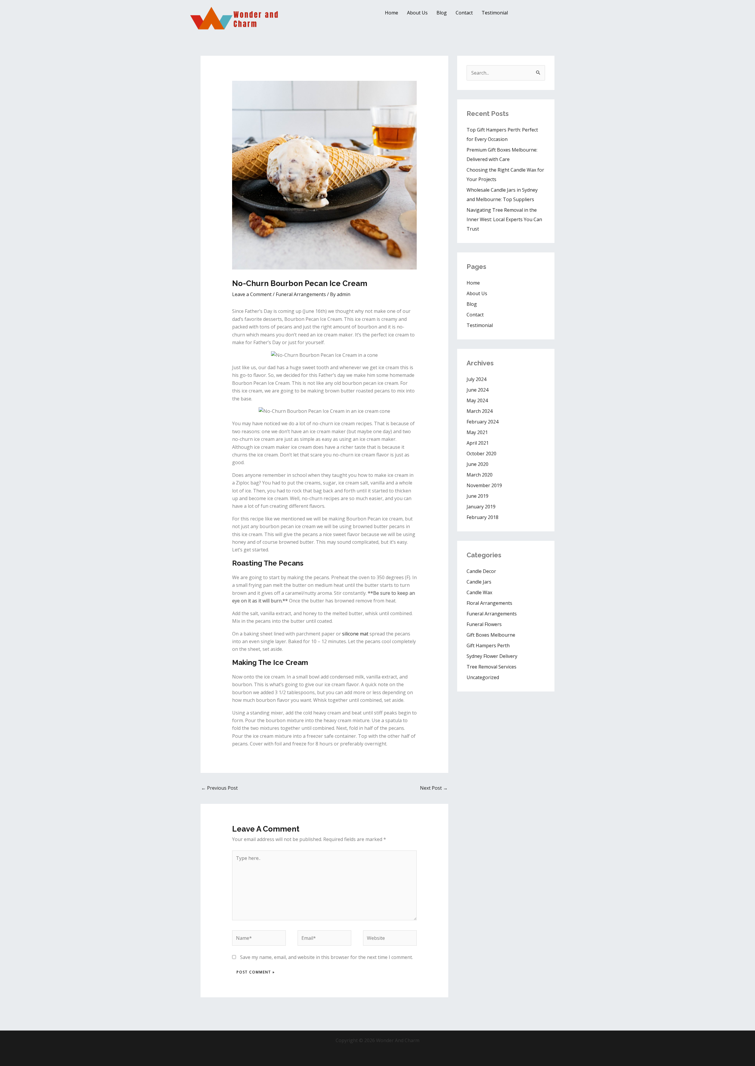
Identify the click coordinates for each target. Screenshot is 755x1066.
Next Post (434, 788)
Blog (441, 12)
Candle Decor (481, 571)
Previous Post (219, 788)
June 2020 (477, 464)
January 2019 (481, 506)
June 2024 (477, 390)
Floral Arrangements (489, 603)
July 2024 (476, 379)
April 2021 (478, 443)
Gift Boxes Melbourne (491, 635)
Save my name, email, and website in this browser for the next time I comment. (326, 957)
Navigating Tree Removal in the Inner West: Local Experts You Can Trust (504, 219)
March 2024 (480, 411)
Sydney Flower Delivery (492, 656)
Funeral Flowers (484, 624)
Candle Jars (479, 582)
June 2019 (477, 496)
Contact (464, 12)
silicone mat (354, 633)
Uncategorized (483, 677)
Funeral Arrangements (301, 294)
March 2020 (480, 475)
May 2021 (477, 432)
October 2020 (481, 453)
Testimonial (495, 12)
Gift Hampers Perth (488, 645)
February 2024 (482, 421)
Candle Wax (479, 592)
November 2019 (484, 485)
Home (391, 12)
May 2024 (477, 400)
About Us (417, 12)
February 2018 (482, 517)
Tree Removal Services (491, 666)
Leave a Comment (252, 294)
